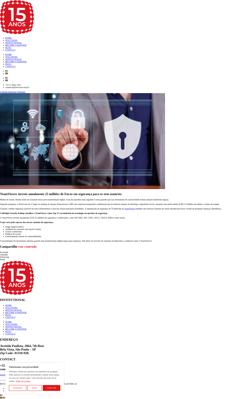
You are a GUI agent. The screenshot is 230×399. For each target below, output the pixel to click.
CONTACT (10, 50)
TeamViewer (129, 209)
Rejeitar (35, 388)
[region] (34, 378)
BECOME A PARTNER (15, 45)
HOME (8, 38)
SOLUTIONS (11, 40)
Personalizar (17, 388)
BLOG (8, 47)
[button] (115, 252)
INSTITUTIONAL (13, 43)
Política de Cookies (23, 381)
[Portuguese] (1, 398)
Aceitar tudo (51, 388)
